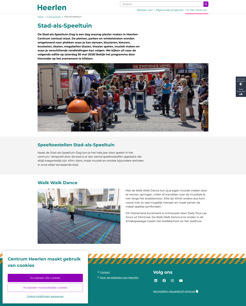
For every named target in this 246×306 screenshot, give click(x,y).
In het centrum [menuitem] (196, 10)
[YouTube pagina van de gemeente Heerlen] (180, 280)
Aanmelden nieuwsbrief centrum (174, 291)
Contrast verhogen (241, 80)
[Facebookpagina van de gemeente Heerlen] (164, 280)
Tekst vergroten (241, 90)
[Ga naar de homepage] (52, 7)
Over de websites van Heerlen (119, 277)
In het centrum (54, 17)
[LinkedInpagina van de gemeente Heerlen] (155, 280)
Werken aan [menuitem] (145, 10)
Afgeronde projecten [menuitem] (170, 10)
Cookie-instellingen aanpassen (45, 296)
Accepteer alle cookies (45, 278)
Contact (105, 272)
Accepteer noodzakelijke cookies (45, 287)
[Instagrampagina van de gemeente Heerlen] (172, 280)
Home (40, 17)
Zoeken (205, 4)
